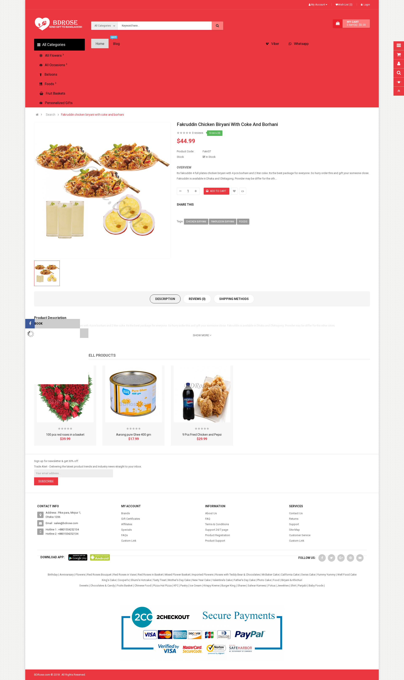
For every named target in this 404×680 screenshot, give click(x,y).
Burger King (228, 585)
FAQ (207, 518)
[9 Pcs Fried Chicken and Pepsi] (202, 393)
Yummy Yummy (326, 574)
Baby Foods (316, 585)
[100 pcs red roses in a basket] (65, 393)
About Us (211, 513)
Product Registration (217, 535)
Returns (293, 518)
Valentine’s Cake (222, 580)
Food (276, 580)
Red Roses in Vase (124, 574)
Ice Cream (196, 585)
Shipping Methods (234, 299)
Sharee (241, 585)
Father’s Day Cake (244, 580)
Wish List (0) (345, 4)
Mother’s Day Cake (179, 580)
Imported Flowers (202, 574)
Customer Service (299, 535)
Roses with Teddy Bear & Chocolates (237, 574)
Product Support (215, 540)
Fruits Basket (125, 585)
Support (294, 524)
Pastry (184, 585)
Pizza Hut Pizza (162, 585)
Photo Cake (264, 580)
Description (165, 299)
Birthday (53, 574)
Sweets (83, 585)
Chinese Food (142, 585)
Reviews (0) (197, 299)
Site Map (294, 529)
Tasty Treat (159, 580)
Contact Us (296, 513)
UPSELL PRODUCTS (98, 355)
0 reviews (197, 132)
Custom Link (128, 540)
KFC (176, 585)
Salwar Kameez (257, 585)
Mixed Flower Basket (177, 574)
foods (243, 221)
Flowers (80, 574)
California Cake (290, 574)
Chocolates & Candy (102, 585)
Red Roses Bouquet (99, 574)
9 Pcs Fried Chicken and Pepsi (202, 434)
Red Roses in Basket (150, 574)
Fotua (271, 585)
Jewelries (283, 585)
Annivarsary (67, 574)
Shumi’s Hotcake (141, 580)
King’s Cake (109, 580)
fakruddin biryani (222, 221)
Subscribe (46, 481)
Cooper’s (123, 580)
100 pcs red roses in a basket (65, 434)
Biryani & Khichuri (291, 580)
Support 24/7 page (216, 529)
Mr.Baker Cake (270, 574)
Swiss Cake (308, 574)
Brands (125, 513)
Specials (126, 529)
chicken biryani (196, 221)
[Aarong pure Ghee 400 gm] (133, 393)
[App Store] (77, 557)
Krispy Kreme (211, 585)
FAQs (124, 535)
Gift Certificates (130, 518)
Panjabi (302, 585)
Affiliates (126, 524)
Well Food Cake (346, 574)
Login (367, 4)
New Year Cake (201, 580)
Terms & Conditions (217, 524)
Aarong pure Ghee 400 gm (133, 434)
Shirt (293, 585)
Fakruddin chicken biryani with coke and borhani (92, 114)
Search (50, 114)
